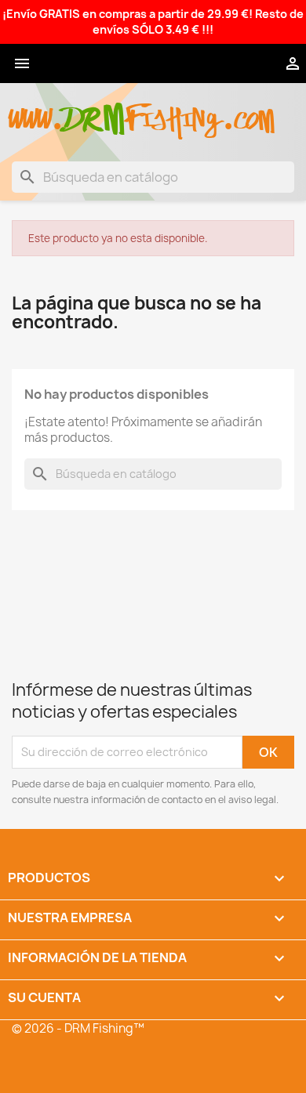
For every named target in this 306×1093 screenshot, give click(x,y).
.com (248, 110)
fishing (173, 110)
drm (94, 105)
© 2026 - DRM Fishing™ (78, 1028)
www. (36, 110)
